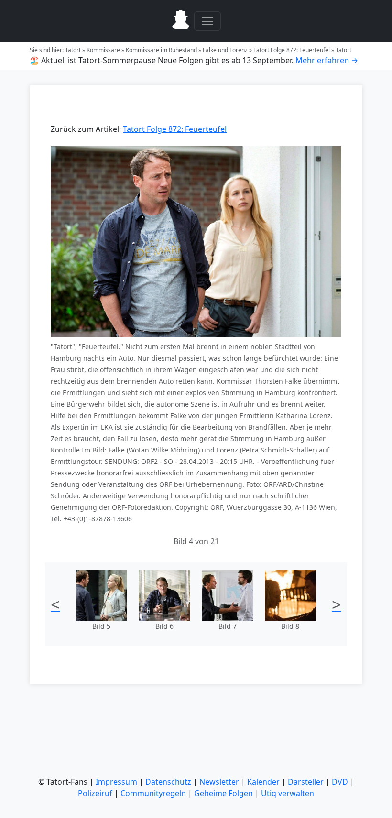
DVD (340, 781)
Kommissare (103, 50)
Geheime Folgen (223, 793)
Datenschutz (168, 781)
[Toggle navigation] (207, 21)
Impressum (116, 781)
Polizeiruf (95, 793)
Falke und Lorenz (225, 50)
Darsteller (306, 781)
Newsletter (219, 781)
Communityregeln (153, 793)
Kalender (263, 781)
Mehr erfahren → (326, 60)
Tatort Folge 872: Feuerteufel (291, 50)
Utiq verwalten (287, 793)
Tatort (73, 50)
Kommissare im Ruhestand (161, 50)
